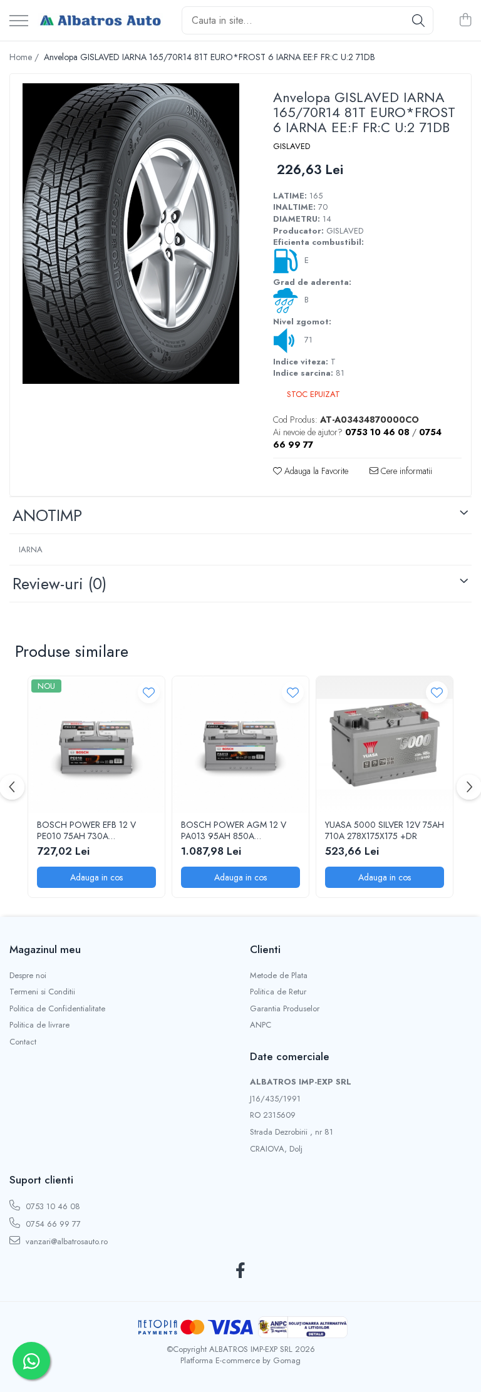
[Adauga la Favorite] (149, 692)
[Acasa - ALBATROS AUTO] (100, 20)
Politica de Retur (278, 992)
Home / (25, 57)
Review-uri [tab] (59, 583)
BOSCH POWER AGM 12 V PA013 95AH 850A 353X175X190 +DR (233, 830)
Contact (22, 1042)
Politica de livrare (39, 1025)
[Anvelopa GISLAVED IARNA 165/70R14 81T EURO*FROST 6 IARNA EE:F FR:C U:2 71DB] (130, 233)
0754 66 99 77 (52, 1224)
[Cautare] (418, 20)
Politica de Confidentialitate (57, 1008)
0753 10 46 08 (51, 1206)
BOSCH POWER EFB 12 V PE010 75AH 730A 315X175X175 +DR (86, 830)
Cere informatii (405, 471)
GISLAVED (291, 146)
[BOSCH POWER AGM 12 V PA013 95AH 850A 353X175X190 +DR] (240, 744)
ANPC (260, 1025)
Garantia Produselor (284, 1008)
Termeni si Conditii (42, 992)
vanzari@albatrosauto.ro (65, 1241)
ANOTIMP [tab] (47, 515)
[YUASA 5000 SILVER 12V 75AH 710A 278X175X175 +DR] (384, 744)
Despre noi (27, 975)
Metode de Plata (279, 975)
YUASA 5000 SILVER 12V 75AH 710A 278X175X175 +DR (384, 830)
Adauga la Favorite (315, 471)
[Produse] (19, 22)
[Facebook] (241, 1271)
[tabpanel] (130, 233)
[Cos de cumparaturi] (465, 20)
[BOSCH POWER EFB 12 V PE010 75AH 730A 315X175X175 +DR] (96, 744)
